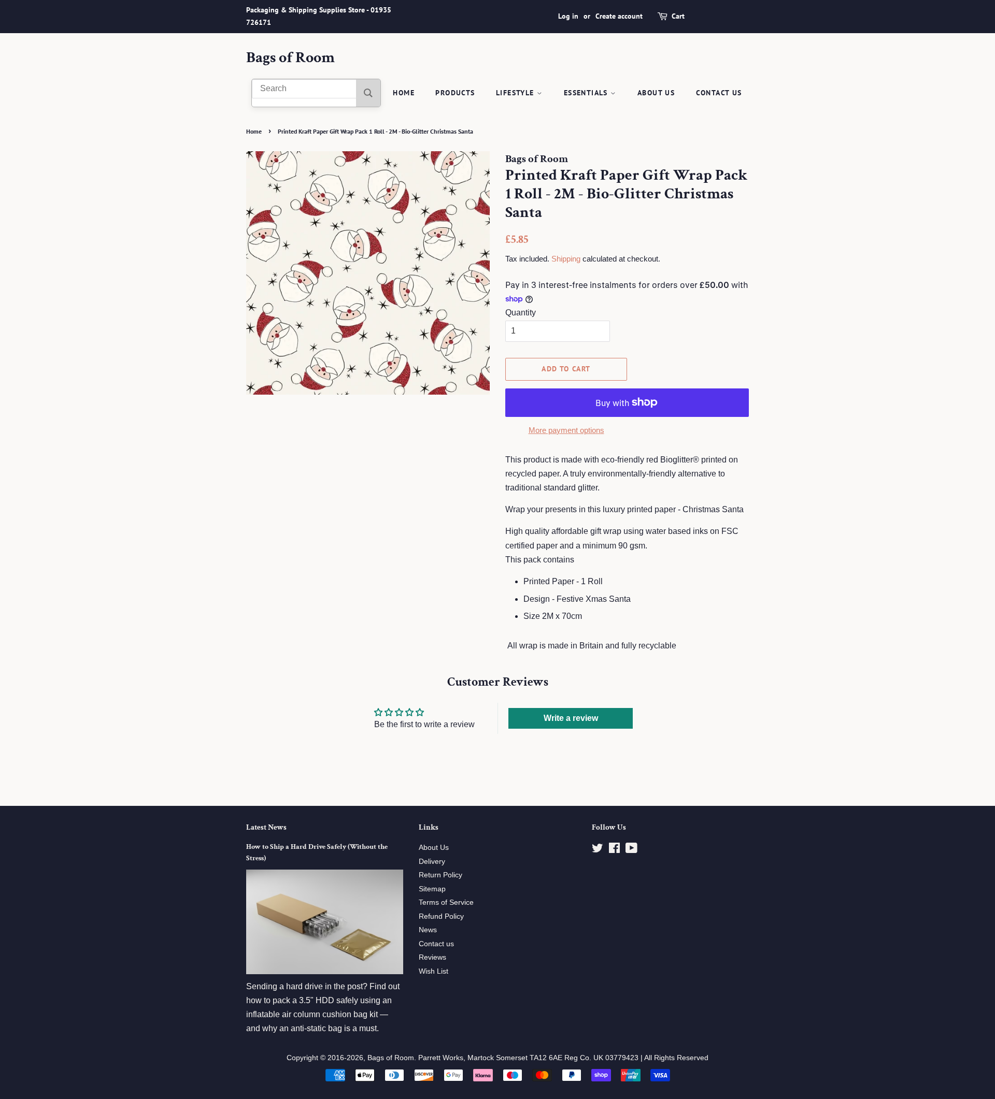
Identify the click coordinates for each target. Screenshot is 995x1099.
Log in (568, 16)
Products (455, 92)
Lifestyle (516, 92)
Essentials (587, 92)
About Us (656, 92)
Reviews (432, 957)
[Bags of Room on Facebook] (614, 850)
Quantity (520, 312)
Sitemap (432, 889)
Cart (678, 16)
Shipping (565, 258)
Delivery (432, 861)
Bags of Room (290, 58)
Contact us (436, 944)
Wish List (433, 971)
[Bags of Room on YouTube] (631, 850)
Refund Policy (441, 916)
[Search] (368, 93)
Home (404, 92)
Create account (619, 16)
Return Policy (440, 875)
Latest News (266, 827)
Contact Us (719, 92)
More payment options (566, 430)
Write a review (571, 718)
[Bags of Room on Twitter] (597, 850)
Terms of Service (446, 902)
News (428, 930)
